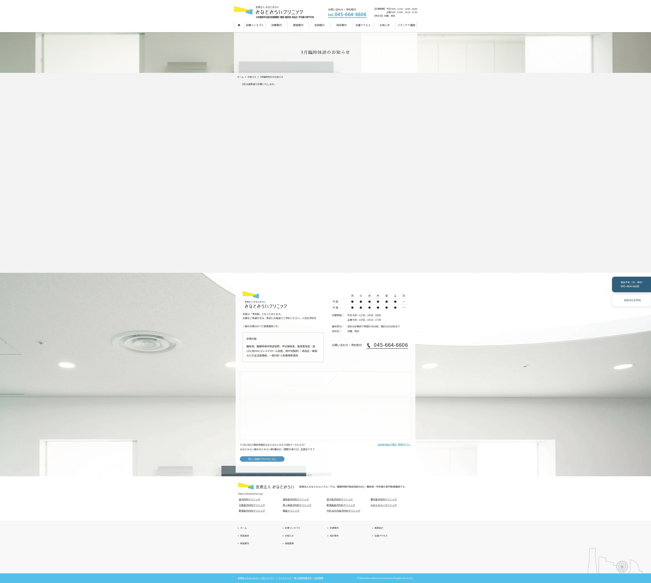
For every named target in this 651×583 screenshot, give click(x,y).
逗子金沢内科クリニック (340, 499)
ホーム (239, 25)
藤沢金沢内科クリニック (384, 499)
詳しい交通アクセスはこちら (262, 459)
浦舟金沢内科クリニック (296, 499)
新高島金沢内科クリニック (341, 505)
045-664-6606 (347, 14)
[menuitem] (239, 25)
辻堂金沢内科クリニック (252, 505)
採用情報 (318, 578)
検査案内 (298, 25)
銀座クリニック (291, 510)
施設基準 (289, 543)
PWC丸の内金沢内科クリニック (344, 510)
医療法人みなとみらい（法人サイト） (256, 578)
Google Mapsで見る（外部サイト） (394, 444)
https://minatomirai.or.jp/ (250, 493)
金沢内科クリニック (250, 499)
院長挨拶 (244, 535)
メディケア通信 (406, 25)
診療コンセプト (255, 25)
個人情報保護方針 (303, 578)
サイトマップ (284, 578)
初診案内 (341, 25)
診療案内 (276, 25)
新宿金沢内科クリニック (252, 510)
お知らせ (385, 25)
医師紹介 (320, 25)
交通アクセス (363, 25)
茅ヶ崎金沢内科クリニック (297, 505)
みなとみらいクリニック (384, 505)
